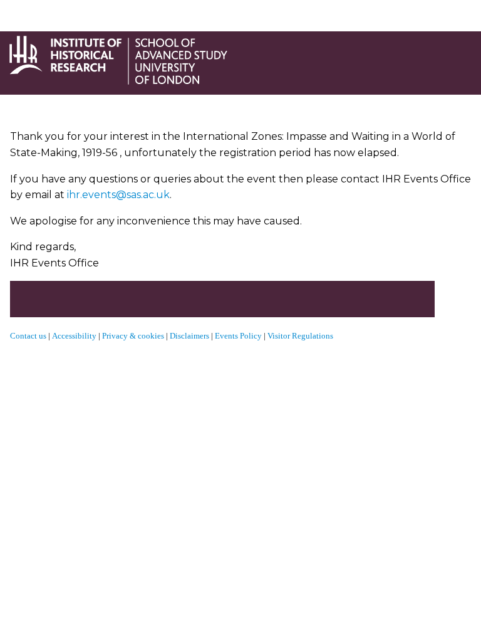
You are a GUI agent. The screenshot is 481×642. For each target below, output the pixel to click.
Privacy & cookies (133, 335)
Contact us (28, 335)
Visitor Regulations (300, 335)
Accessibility (75, 335)
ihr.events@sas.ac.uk (118, 195)
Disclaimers (189, 335)
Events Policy (238, 335)
